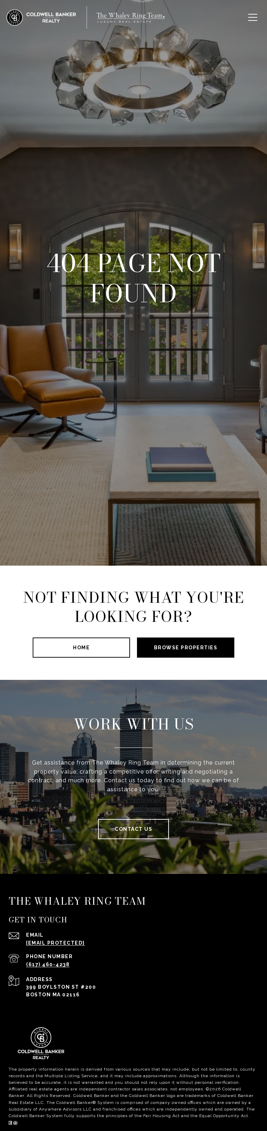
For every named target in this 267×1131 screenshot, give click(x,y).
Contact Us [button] (133, 829)
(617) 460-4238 (48, 964)
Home (81, 647)
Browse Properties (186, 647)
